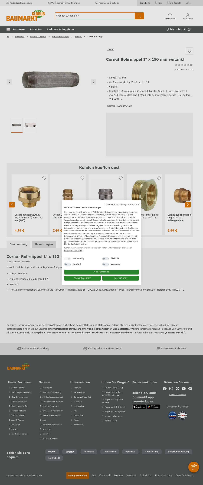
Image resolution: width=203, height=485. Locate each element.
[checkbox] (67, 258)
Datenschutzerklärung (115, 205)
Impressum (133, 205)
